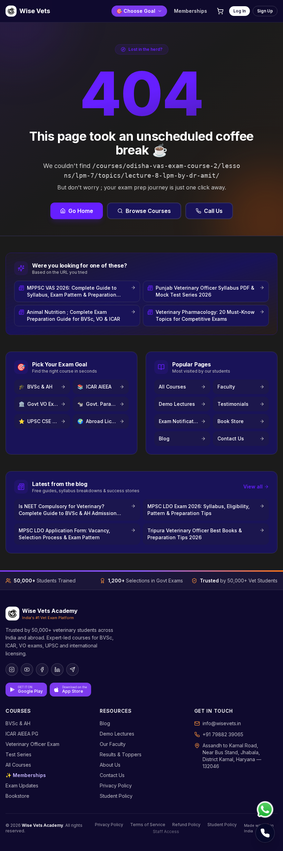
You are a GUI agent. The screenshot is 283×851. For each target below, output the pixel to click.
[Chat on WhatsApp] (265, 809)
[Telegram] (72, 669)
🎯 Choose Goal (135, 11)
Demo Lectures (117, 734)
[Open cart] (220, 11)
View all (253, 486)
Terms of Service (147, 824)
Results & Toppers (121, 754)
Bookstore (17, 796)
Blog (105, 723)
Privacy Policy (116, 785)
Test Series (18, 754)
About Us (110, 765)
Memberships (190, 11)
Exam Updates (22, 785)
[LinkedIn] (57, 669)
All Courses (18, 765)
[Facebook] (42, 669)
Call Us (213, 210)
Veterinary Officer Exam (32, 744)
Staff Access (166, 831)
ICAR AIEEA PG (22, 734)
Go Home (80, 210)
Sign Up (265, 10)
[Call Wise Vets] (265, 833)
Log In (239, 10)
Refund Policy (186, 824)
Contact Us (112, 775)
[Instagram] (12, 669)
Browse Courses (148, 210)
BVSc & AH (18, 723)
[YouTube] (27, 669)
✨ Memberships (26, 775)
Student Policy (116, 796)
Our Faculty (113, 744)
